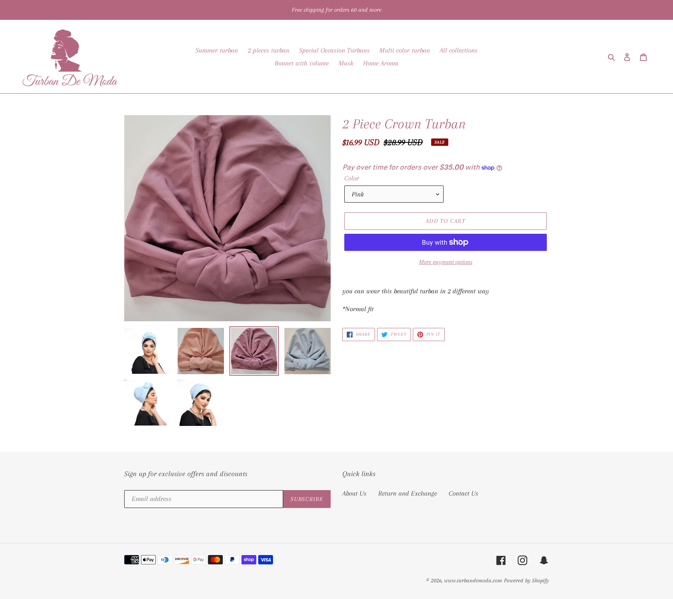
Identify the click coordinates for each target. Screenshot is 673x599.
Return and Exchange (407, 493)
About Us (354, 493)
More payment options (445, 261)
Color (351, 178)
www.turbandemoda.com (473, 580)
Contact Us (463, 493)
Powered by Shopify (526, 580)
